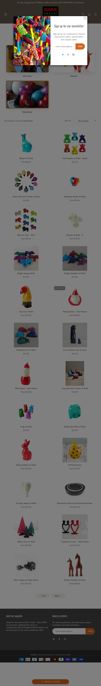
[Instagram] (73, 54)
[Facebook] (68, 54)
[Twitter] (63, 54)
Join (80, 46)
